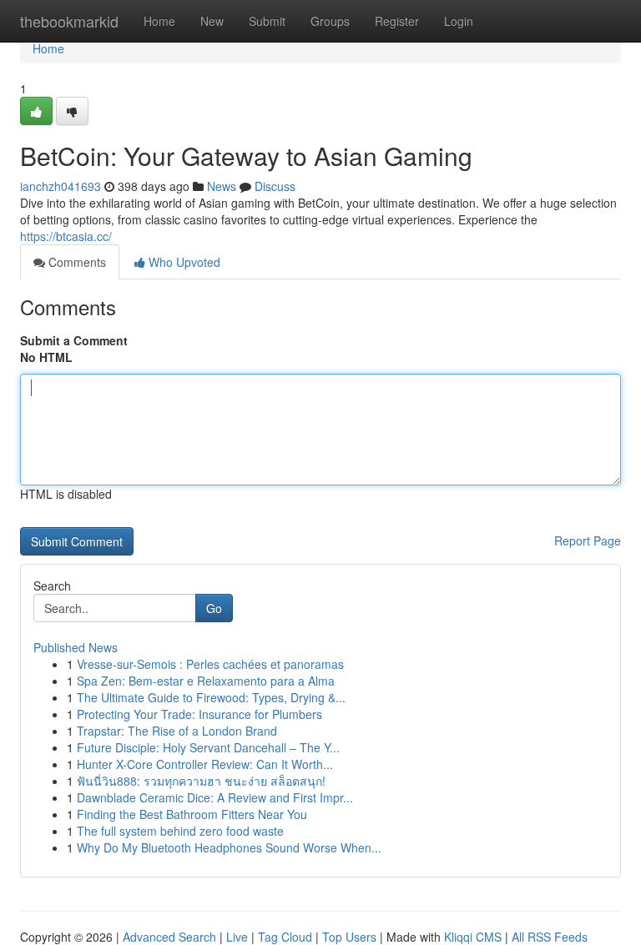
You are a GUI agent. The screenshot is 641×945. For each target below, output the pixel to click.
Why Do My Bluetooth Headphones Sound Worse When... (229, 847)
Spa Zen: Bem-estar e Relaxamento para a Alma (206, 680)
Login (458, 21)
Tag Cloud (285, 936)
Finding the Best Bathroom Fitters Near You (192, 814)
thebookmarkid (69, 21)
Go (214, 608)
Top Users (349, 936)
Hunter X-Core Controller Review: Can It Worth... (205, 764)
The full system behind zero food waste (180, 830)
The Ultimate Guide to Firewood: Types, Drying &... (211, 697)
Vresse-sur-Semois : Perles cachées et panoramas (210, 664)
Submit (267, 21)
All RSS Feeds (550, 936)
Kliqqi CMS (473, 936)
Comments (75, 262)
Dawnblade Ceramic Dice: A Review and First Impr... (215, 797)
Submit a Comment (74, 340)
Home (159, 21)
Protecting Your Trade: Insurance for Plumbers (199, 714)
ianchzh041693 (60, 186)
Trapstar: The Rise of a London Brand (177, 730)
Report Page (587, 540)
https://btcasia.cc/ (66, 236)
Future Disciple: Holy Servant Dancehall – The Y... (208, 747)
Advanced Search (169, 936)
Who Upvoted (182, 262)
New (212, 21)
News (221, 186)
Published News (75, 647)
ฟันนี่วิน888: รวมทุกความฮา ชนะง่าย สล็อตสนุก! (201, 780)
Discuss (275, 186)
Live (237, 936)
